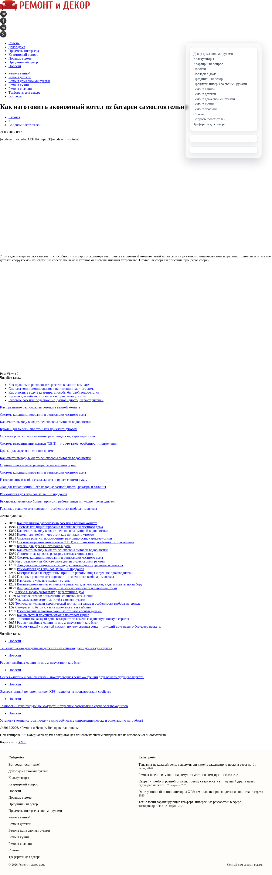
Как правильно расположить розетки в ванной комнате (48, 385)
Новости (14, 641)
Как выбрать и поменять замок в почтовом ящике (53, 615)
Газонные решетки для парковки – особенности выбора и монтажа (48, 508)
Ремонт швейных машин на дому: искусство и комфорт (57, 622)
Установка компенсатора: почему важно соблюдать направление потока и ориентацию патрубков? (71, 720)
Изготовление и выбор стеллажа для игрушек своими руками (44, 479)
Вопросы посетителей (24, 125)
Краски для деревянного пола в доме (27, 450)
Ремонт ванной (19, 73)
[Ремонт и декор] (45, 9)
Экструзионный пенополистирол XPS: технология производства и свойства (55, 691)
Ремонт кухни (18, 85)
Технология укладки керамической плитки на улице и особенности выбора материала (77, 603)
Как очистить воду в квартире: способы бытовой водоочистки (53, 392)
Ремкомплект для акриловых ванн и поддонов (33, 494)
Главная (14, 117)
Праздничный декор (23, 804)
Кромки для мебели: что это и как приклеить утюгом (47, 396)
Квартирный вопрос (23, 784)
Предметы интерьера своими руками (35, 810)
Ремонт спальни (20, 88)
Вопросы (15, 96)
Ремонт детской (19, 77)
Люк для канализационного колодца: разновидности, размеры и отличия (53, 487)
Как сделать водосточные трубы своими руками (50, 599)
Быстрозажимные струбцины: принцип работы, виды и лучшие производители (58, 501)
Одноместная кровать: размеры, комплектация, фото (38, 465)
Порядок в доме (19, 797)
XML (22, 742)
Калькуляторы (18, 777)
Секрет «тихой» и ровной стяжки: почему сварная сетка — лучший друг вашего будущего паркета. (89, 626)
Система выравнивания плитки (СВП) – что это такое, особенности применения (58, 443)
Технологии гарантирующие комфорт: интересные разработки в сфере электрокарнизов (64, 706)
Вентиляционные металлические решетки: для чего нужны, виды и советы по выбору (79, 584)
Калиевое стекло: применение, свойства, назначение (55, 596)
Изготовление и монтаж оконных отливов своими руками (59, 611)
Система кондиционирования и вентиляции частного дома (51, 388)
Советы (14, 850)
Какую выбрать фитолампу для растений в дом (49, 592)
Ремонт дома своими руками (29, 81)
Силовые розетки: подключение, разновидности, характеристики (55, 400)
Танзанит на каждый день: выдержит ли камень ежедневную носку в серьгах (73, 619)
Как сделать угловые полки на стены (44, 580)
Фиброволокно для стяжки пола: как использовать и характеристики (67, 588)
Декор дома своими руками (28, 771)
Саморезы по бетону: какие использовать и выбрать (53, 607)
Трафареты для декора (24, 92)
